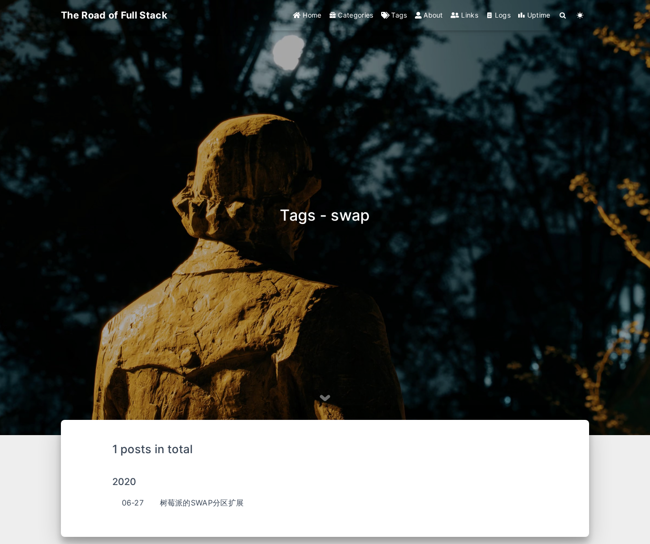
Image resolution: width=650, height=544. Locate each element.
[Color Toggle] (580, 15)
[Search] (563, 15)
